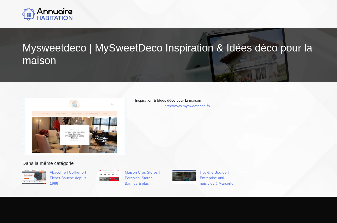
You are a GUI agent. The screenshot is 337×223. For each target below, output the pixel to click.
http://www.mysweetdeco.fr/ (187, 106)
